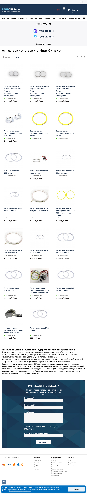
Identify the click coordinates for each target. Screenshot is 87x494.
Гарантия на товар (57, 469)
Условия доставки (57, 465)
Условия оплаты (56, 463)
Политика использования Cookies (20, 491)
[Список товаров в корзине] (73, 12)
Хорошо (76, 489)
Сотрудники (38, 465)
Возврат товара (56, 467)
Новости (37, 463)
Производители (73, 465)
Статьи (70, 461)
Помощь (71, 457)
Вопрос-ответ (72, 463)
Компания (37, 457)
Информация (56, 457)
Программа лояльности (59, 471)
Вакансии (37, 467)
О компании (38, 461)
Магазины (37, 469)
